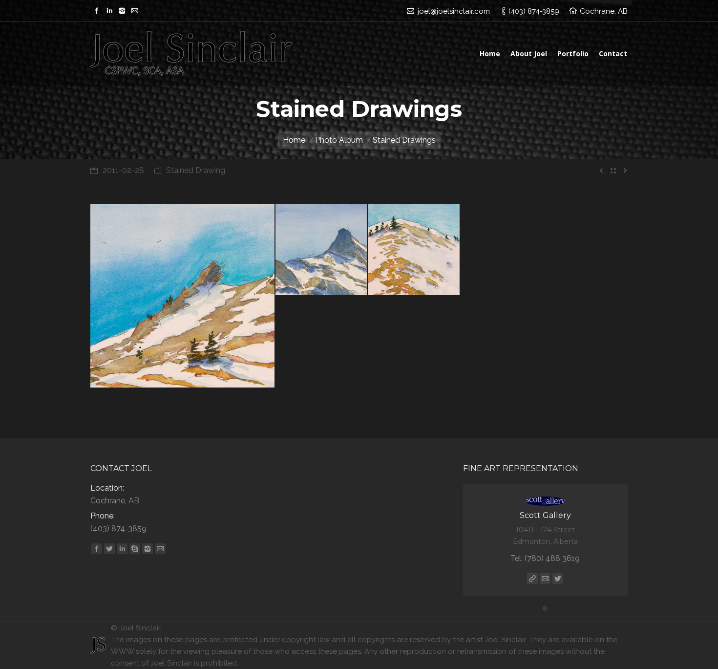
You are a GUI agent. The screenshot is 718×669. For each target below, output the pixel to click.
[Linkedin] (109, 10)
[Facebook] (96, 10)
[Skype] (134, 548)
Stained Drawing (195, 170)
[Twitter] (109, 548)
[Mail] (134, 10)
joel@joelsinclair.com (454, 11)
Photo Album (339, 140)
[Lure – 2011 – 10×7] (414, 250)
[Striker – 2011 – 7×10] (182, 296)
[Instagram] (122, 10)
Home (294, 140)
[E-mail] (545, 578)
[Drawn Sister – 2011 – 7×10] (321, 250)
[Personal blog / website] (532, 578)
